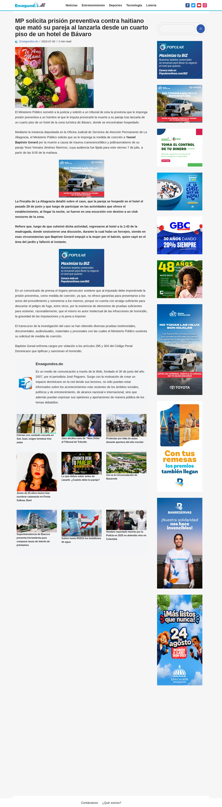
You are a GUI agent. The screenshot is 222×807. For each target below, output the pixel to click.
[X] (193, 5)
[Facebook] (187, 5)
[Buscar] (201, 28)
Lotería (151, 5)
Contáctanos (89, 802)
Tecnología (134, 5)
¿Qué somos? (111, 802)
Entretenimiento (93, 5)
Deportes (115, 5)
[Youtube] (199, 5)
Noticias (71, 5)
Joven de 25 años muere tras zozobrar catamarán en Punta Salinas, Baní (33, 497)
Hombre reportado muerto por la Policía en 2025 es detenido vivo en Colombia (126, 535)
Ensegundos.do (28, 41)
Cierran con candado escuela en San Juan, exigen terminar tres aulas (35, 439)
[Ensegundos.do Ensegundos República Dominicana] (30, 5)
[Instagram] (205, 5)
